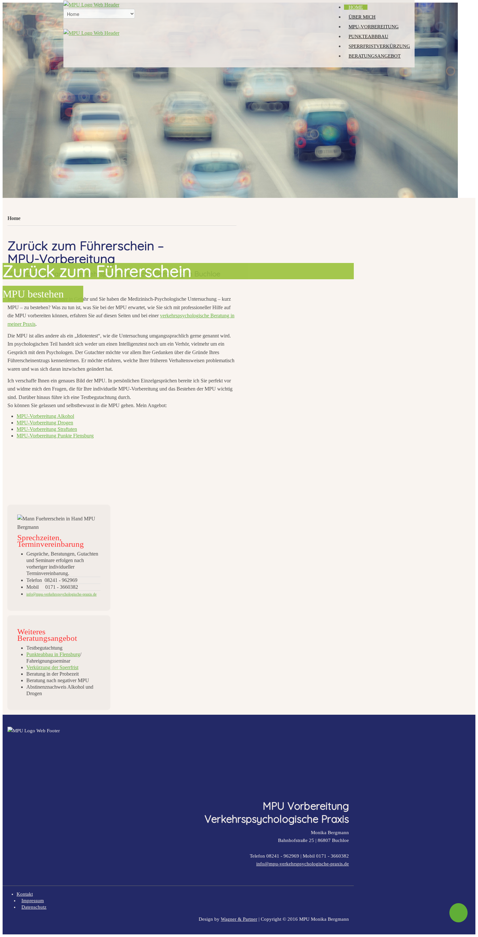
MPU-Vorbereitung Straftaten (47, 429)
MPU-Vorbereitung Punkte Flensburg (55, 435)
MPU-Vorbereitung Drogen (45, 422)
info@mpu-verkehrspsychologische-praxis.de (302, 863)
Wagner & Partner (239, 919)
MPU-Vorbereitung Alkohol (45, 416)
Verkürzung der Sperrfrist (52, 667)
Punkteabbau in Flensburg (53, 654)
